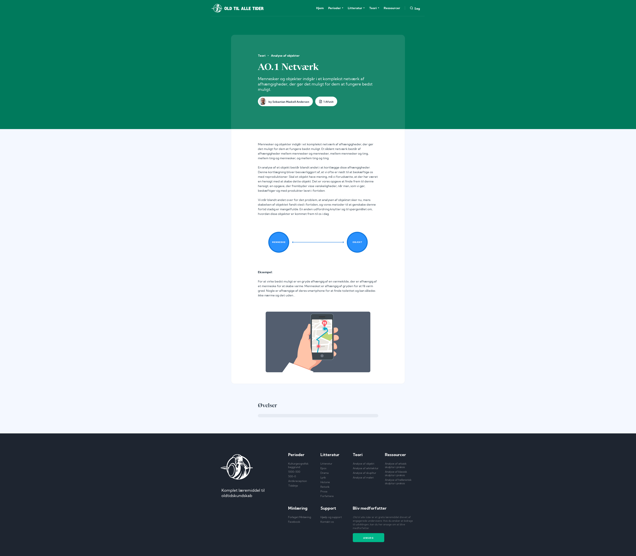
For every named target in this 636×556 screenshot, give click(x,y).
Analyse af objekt (363, 463)
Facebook (294, 521)
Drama (324, 472)
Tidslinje (293, 485)
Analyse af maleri (363, 477)
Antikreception (297, 481)
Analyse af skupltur (364, 472)
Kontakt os (327, 521)
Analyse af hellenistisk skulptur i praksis (398, 481)
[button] (335, 8)
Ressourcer (392, 8)
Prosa (323, 491)
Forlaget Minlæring (299, 517)
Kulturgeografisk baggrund (298, 465)
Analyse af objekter (285, 55)
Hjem (320, 8)
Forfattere (327, 496)
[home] (237, 8)
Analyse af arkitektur (365, 468)
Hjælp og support (331, 517)
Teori (261, 55)
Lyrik (323, 477)
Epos (323, 468)
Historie (325, 482)
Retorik (325, 486)
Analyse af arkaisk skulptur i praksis (396, 465)
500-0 (292, 476)
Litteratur (326, 463)
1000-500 (294, 471)
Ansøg (368, 537)
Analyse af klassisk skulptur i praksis (396, 473)
